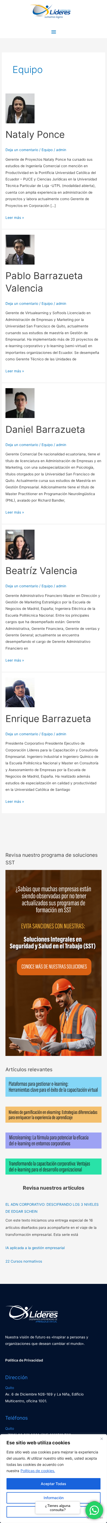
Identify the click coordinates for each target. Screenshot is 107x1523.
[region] (53, 1478)
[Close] (101, 1439)
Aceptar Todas (53, 1483)
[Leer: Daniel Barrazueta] (20, 403)
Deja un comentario (21, 150)
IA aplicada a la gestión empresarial (35, 1248)
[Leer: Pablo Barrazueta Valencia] (20, 249)
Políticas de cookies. (38, 1470)
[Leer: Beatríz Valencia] (20, 544)
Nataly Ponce (35, 134)
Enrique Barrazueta (48, 718)
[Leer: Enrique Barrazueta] (20, 692)
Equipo (47, 150)
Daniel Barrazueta (45, 429)
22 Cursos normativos (23, 1261)
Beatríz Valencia (41, 570)
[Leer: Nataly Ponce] (20, 108)
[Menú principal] (53, 32)
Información (54, 1497)
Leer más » (14, 217)
